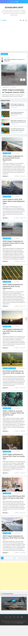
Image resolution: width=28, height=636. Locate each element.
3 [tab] (23, 66)
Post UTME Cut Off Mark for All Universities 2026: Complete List (17, 129)
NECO (8, 87)
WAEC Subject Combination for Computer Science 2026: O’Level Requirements (13, 92)
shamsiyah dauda (10, 606)
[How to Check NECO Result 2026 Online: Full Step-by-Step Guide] (12, 484)
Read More (5, 176)
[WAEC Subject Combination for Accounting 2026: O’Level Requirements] (12, 144)
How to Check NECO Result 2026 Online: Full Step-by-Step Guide (14, 497)
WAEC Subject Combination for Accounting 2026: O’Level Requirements (13, 158)
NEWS (14, 600)
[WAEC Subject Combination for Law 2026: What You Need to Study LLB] (12, 318)
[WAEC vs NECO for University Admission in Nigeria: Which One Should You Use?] (12, 399)
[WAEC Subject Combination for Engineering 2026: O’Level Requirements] (12, 273)
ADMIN (17, 176)
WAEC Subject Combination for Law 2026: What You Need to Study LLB (18, 121)
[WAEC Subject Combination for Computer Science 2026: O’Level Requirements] (14, 75)
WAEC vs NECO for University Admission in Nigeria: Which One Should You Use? (13, 413)
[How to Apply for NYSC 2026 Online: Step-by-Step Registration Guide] (12, 188)
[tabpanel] (14, 81)
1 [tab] (19, 66)
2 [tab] (21, 66)
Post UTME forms (18, 132)
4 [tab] (25, 66)
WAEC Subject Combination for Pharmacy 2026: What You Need (13, 537)
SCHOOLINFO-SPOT (14, 7)
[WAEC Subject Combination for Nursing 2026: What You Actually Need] (12, 443)
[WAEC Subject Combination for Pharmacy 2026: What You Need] (12, 524)
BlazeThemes (20, 622)
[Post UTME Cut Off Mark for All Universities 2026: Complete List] (12, 359)
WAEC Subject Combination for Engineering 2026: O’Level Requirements (17, 114)
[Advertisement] (14, 37)
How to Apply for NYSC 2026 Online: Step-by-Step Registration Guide (14, 201)
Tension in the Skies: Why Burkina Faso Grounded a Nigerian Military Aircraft (14, 603)
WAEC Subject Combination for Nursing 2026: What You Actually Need (14, 456)
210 (14, 558)
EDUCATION (4, 87)
